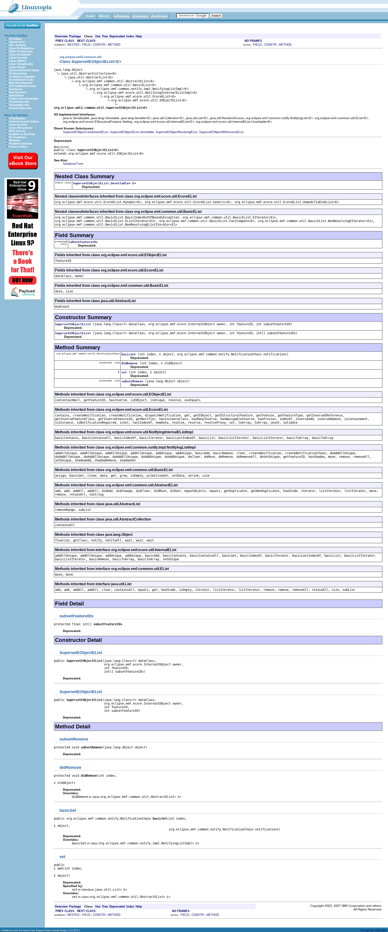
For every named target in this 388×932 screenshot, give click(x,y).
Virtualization (17, 118)
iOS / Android (17, 45)
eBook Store (17, 42)
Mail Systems (17, 92)
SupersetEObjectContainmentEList (85, 132)
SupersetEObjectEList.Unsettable (132, 132)
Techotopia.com (19, 101)
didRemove (129, 363)
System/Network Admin (24, 70)
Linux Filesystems (20, 127)
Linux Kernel (17, 67)
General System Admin (24, 121)
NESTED (73, 44)
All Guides (15, 38)
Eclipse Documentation (24, 98)
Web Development (20, 83)
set (124, 372)
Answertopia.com (20, 108)
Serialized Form (73, 163)
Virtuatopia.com (19, 105)
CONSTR (99, 44)
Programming (17, 73)
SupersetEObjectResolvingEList (176, 132)
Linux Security (18, 57)
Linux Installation (20, 54)
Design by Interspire (374, 930)
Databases (16, 89)
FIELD (86, 44)
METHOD (114, 44)
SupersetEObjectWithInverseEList (221, 132)
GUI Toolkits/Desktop (22, 86)
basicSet (128, 354)
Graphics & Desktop (22, 134)
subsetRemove (132, 381)
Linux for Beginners (21, 48)
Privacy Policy (18, 146)
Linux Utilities (17, 60)
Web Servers (17, 131)
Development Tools (21, 79)
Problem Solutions (20, 143)
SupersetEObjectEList (73, 324)
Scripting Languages (22, 76)
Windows (14, 140)
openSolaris (16, 95)
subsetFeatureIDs (83, 242)
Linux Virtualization (21, 64)
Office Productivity (21, 51)
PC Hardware (17, 137)
